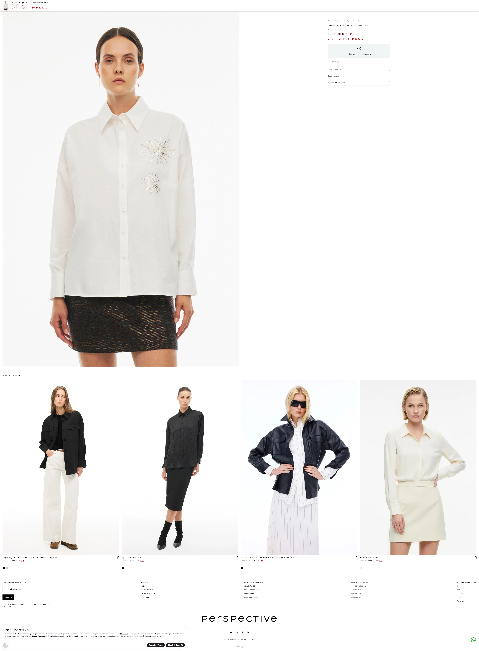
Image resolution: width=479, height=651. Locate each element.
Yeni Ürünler (356, 590)
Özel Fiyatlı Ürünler (358, 586)
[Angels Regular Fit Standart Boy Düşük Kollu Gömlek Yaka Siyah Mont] (60, 467)
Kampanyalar (356, 597)
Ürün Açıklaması (334, 70)
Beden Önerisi (333, 76)
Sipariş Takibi (249, 586)
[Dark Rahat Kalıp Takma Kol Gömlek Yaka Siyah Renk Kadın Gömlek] (299, 467)
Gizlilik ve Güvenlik (148, 593)
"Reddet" (124, 634)
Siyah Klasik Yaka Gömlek (132, 557)
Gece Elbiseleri (357, 593)
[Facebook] (242, 632)
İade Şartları (249, 593)
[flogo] (239, 619)
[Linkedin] (248, 632)
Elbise (459, 597)
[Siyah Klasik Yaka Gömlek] (180, 467)
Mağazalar (145, 597)
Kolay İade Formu (251, 597)
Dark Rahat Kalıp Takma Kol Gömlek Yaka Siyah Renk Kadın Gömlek (268, 557)
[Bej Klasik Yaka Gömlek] (418, 467)
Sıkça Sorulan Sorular (252, 590)
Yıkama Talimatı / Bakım (337, 82)
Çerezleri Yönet (156, 645)
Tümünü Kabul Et (175, 645)
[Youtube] (231, 632)
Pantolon (460, 593)
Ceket (459, 590)
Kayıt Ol (8, 597)
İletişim (143, 586)
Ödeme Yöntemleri (148, 590)
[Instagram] (237, 632)
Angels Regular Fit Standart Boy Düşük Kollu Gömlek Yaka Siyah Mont (30, 557)
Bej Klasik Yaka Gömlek (369, 557)
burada (40, 604)
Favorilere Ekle (118, 557)
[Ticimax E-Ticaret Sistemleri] (239, 646)
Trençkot (460, 601)
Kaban (459, 586)
